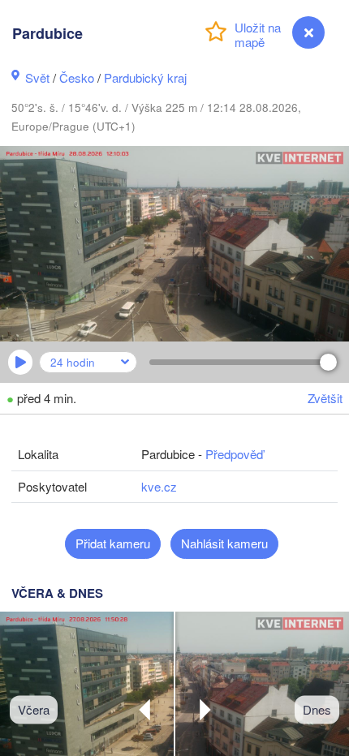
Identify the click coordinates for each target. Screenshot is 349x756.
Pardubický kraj (145, 77)
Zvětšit (325, 397)
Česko (76, 77)
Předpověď (234, 453)
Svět (37, 77)
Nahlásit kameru (224, 543)
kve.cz (159, 486)
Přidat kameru (112, 543)
